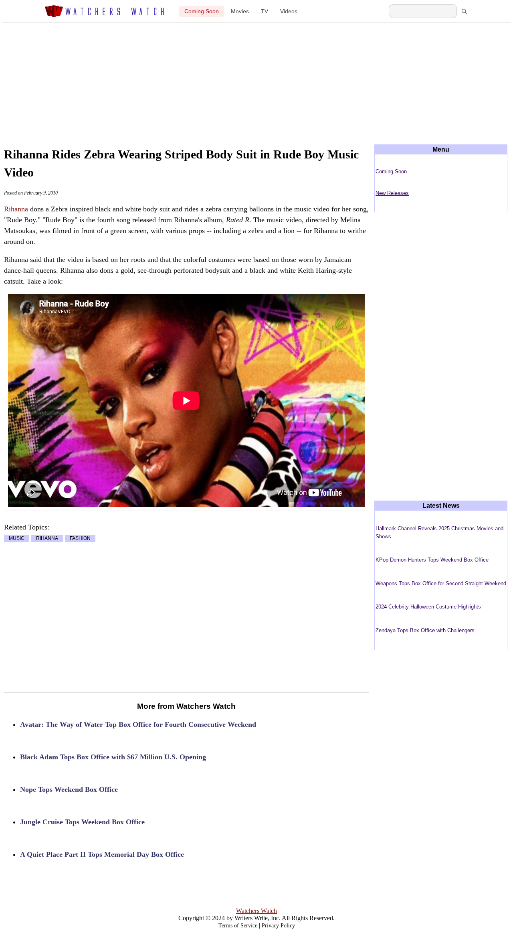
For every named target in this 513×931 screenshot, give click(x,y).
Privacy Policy (278, 926)
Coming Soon (201, 11)
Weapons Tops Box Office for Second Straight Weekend (441, 583)
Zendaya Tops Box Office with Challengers (425, 630)
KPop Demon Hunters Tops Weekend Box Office (432, 560)
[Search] (464, 11)
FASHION (80, 539)
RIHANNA (47, 539)
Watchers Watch (256, 910)
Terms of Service (237, 926)
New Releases (392, 193)
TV (264, 11)
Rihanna (16, 209)
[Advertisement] (256, 77)
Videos (288, 11)
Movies (240, 11)
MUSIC (16, 539)
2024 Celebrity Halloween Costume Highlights (428, 607)
